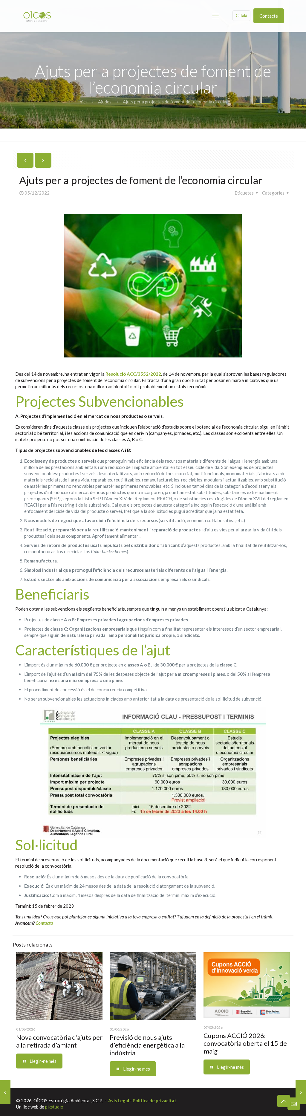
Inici (82, 101)
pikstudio (54, 1106)
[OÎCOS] (37, 15)
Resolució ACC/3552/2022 (133, 374)
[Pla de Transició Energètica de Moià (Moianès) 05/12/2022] (5, 1092)
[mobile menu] (215, 16)
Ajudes (104, 101)
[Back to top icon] (283, 1101)
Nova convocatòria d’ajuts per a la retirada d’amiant (59, 1041)
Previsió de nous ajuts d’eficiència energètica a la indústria (147, 1045)
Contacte (268, 16)
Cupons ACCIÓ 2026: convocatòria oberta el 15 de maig (245, 1043)
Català (241, 15)
